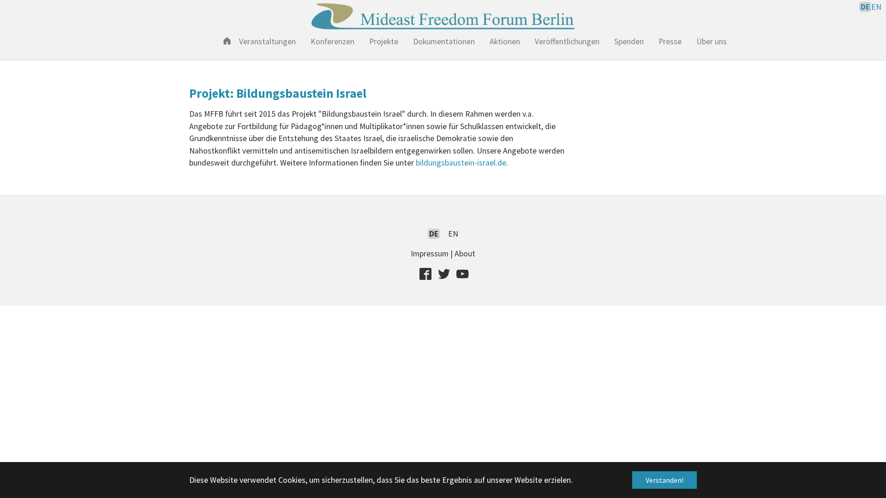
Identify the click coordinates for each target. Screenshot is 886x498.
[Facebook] (425, 273)
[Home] (227, 40)
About (465, 254)
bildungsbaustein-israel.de (461, 163)
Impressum (430, 254)
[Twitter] (443, 273)
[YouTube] (462, 273)
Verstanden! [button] (664, 480)
